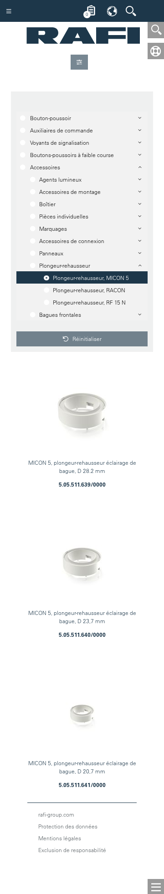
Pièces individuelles (63, 216)
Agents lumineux (60, 179)
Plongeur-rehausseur (64, 265)
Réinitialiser (86, 338)
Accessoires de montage (70, 191)
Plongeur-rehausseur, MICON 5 (91, 277)
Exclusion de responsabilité (72, 849)
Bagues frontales (60, 314)
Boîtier (47, 204)
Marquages (53, 228)
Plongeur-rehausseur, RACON (89, 290)
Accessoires (45, 167)
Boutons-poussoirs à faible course (72, 154)
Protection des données (67, 826)
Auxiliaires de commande (61, 130)
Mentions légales (59, 838)
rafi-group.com (56, 814)
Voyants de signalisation (59, 142)
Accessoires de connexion (71, 240)
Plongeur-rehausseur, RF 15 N (89, 302)
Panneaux (51, 253)
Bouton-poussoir (50, 118)
